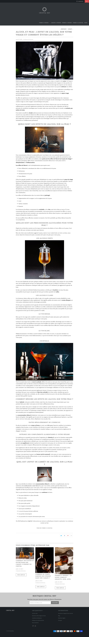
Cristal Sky (11, 630)
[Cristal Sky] (44, 11)
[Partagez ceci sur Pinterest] (68, 535)
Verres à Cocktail (78, 22)
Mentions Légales (61, 618)
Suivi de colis (34, 613)
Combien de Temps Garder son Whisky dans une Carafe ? (43, 576)
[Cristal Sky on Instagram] (35, 626)
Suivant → (70, 29)
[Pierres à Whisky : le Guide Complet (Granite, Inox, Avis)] (64, 560)
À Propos (60, 620)
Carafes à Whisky (56, 22)
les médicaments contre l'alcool (31, 485)
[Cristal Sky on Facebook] (33, 626)
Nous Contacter (35, 622)
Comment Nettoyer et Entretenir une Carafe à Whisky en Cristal (25, 563)
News (85, 22)
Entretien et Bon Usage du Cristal (39, 615)
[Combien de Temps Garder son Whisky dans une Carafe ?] (44, 560)
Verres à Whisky (44, 22)
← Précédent (63, 29)
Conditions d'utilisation (37, 618)
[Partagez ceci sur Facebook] (64, 535)
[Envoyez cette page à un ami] (71, 535)
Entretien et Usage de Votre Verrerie (65, 613)
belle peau (50, 425)
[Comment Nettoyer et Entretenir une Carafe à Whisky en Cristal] (25, 553)
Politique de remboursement (38, 620)
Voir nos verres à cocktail (44, 528)
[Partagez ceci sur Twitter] (61, 535)
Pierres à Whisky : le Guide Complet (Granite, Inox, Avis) (63, 577)
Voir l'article (21, 574)
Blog (59, 615)
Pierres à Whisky (67, 22)
